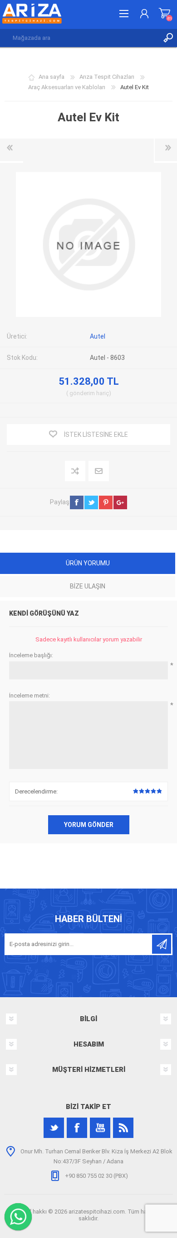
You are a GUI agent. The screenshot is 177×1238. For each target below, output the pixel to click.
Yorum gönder (88, 824)
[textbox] (79, 38)
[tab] (87, 564)
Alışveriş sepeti (164, 14)
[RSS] (123, 1128)
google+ (120, 502)
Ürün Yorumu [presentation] (88, 563)
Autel (97, 336)
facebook (77, 502)
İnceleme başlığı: (31, 655)
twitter (91, 502)
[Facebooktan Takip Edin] (77, 1128)
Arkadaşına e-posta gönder (99, 471)
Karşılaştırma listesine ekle (75, 471)
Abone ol (161, 944)
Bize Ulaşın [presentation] (87, 586)
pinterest (106, 502)
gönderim (82, 393)
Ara (168, 38)
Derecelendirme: (36, 791)
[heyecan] (54, 1128)
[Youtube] (100, 1128)
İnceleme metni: (29, 695)
